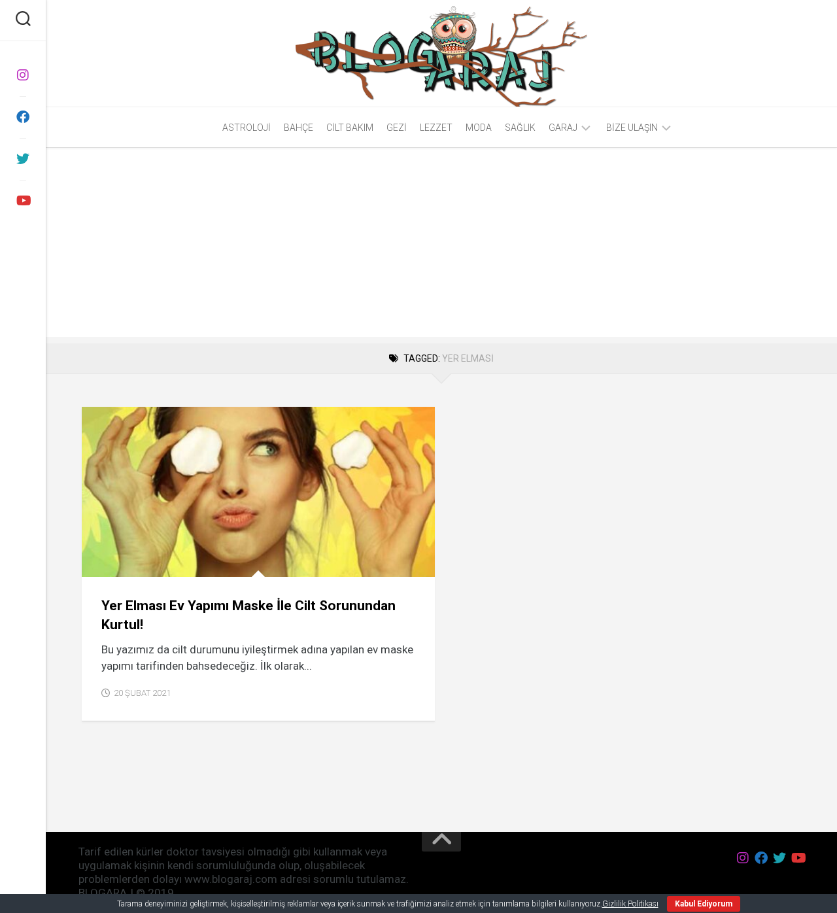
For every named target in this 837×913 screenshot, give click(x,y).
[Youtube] (23, 200)
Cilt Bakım (349, 127)
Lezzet (436, 127)
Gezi (396, 127)
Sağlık (520, 127)
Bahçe (298, 127)
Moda (479, 127)
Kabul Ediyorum (703, 903)
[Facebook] (23, 117)
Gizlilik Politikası (630, 903)
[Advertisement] (441, 245)
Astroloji (246, 127)
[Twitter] (23, 159)
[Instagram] (23, 75)
